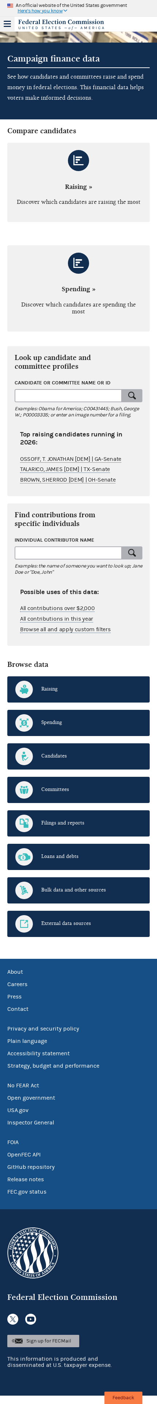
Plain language (27, 1041)
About (15, 972)
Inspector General (30, 1122)
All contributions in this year (56, 619)
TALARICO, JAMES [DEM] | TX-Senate (65, 469)
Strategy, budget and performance (53, 1066)
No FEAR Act (23, 1085)
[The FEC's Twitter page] (12, 1319)
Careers (17, 984)
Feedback (123, 1398)
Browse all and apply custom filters (65, 629)
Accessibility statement (38, 1053)
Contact (17, 1009)
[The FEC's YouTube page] (30, 1319)
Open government (31, 1098)
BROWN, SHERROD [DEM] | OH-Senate (67, 479)
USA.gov (17, 1110)
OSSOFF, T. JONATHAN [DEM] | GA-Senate (70, 459)
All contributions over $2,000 (57, 608)
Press (14, 996)
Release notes (25, 1179)
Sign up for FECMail (48, 1341)
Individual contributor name (54, 540)
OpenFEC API (24, 1154)
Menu (7, 24)
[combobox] (68, 395)
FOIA (13, 1142)
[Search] (132, 395)
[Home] (69, 24)
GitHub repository (31, 1167)
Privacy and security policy (43, 1028)
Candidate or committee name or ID (63, 383)
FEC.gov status (26, 1192)
